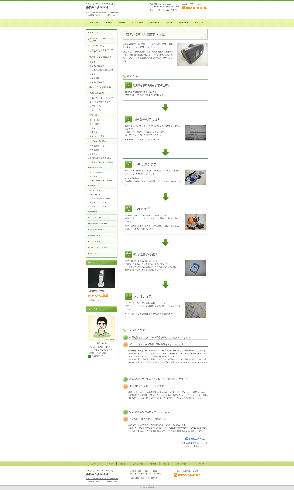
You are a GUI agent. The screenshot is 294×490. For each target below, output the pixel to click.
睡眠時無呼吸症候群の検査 (136, 92)
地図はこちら (111, 15)
